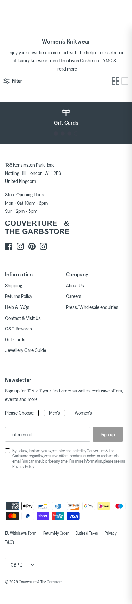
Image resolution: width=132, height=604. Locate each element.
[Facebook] (8, 246)
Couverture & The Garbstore (40, 582)
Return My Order (56, 533)
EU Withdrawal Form (20, 533)
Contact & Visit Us (23, 318)
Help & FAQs (17, 307)
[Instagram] (20, 246)
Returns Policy (18, 296)
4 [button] (76, 133)
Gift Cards (15, 339)
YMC (107, 60)
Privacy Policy (23, 466)
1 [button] (56, 133)
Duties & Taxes (87, 533)
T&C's (9, 542)
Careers (73, 296)
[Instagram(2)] (43, 246)
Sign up (108, 434)
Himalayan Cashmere (79, 60)
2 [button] (63, 133)
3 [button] (69, 133)
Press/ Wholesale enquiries (92, 307)
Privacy (111, 533)
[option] (66, 117)
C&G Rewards (18, 328)
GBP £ (17, 565)
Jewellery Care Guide (25, 350)
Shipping (13, 285)
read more (67, 68)
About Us (75, 285)
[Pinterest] (32, 246)
